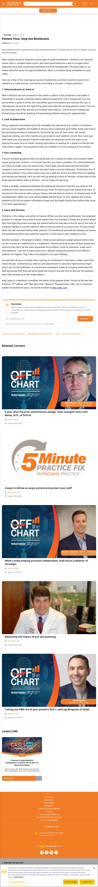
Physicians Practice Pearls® (14, 334)
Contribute (49, 803)
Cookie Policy (18, 877)
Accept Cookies (71, 882)
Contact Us (49, 805)
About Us (49, 797)
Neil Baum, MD (14, 492)
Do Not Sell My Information (49, 817)
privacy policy (50, 324)
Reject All (87, 882)
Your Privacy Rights (49, 820)
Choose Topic (46, 10)
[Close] (94, 868)
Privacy (49, 811)
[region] (49, 875)
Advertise (49, 800)
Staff (57, 334)
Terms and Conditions (49, 814)
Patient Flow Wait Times (71, 334)
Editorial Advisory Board (49, 808)
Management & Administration (40, 334)
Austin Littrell (13, 419)
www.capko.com (59, 287)
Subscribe (84, 319)
